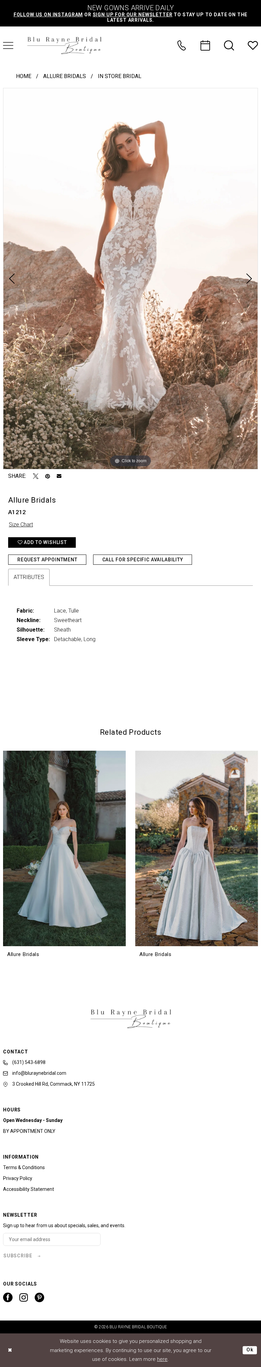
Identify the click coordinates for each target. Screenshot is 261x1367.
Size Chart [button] (21, 524)
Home (23, 76)
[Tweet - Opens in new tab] (35, 476)
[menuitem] (181, 45)
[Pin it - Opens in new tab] (47, 476)
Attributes (29, 577)
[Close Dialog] (10, 1350)
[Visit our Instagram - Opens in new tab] (23, 1297)
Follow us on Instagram (48, 14)
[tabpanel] (130, 278)
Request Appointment (47, 559)
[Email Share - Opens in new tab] (59, 476)
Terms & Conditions (24, 1167)
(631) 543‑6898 (28, 1062)
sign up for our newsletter (133, 14)
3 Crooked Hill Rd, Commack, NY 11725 (53, 1084)
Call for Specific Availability (142, 559)
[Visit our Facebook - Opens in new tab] (8, 1297)
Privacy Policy (17, 1178)
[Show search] (229, 45)
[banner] (64, 46)
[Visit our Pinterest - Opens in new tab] (39, 1297)
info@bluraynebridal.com (38, 1073)
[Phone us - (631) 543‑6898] (181, 45)
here (162, 1359)
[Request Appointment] (205, 45)
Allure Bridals (64, 76)
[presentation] (64, 848)
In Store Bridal (119, 76)
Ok (250, 1350)
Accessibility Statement (28, 1189)
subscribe (17, 1255)
